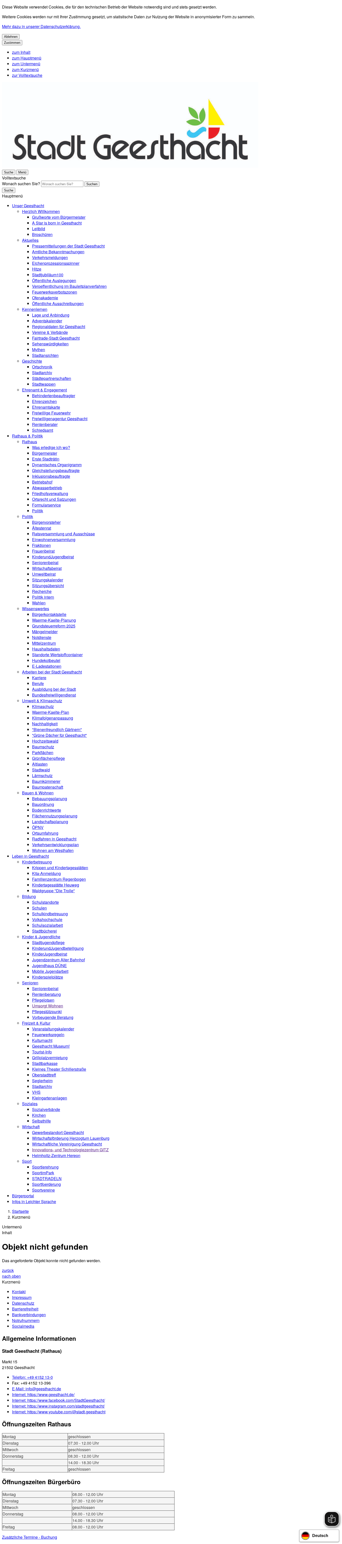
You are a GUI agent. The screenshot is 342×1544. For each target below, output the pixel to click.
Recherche (42, 591)
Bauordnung (43, 804)
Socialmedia (23, 1326)
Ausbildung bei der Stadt (54, 689)
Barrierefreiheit (25, 1309)
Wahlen (39, 603)
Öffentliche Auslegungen (54, 280)
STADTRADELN (47, 1178)
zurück (8, 1270)
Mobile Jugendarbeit (50, 971)
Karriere (39, 678)
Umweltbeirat (44, 574)
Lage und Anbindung (50, 315)
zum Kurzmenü (25, 69)
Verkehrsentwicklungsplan (55, 844)
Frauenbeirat (43, 551)
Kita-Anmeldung (46, 873)
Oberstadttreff (44, 1075)
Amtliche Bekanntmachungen (58, 252)
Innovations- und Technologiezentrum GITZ (70, 1150)
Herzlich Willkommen (41, 211)
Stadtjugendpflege (48, 942)
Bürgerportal (23, 1196)
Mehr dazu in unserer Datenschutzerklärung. (41, 26)
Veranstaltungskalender (53, 1029)
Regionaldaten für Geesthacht (58, 326)
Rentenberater (45, 424)
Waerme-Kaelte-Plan (50, 712)
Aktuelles (30, 240)
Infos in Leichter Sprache (34, 1201)
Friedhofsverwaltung (50, 493)
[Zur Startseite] (130, 166)
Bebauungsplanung (49, 798)
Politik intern (43, 597)
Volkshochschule (47, 919)
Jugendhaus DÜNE (49, 965)
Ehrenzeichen (44, 401)
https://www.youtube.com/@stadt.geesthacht (58, 1412)
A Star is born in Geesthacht (57, 223)
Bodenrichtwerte (46, 810)
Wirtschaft (31, 1127)
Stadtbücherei (44, 931)
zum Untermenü (26, 64)
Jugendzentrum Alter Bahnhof (58, 960)
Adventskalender (47, 321)
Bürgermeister (44, 453)
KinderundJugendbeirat (53, 557)
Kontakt (19, 1291)
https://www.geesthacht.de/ (43, 1394)
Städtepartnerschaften (51, 378)
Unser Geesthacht (28, 205)
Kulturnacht (42, 1040)
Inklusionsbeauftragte (51, 476)
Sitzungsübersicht (48, 585)
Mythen (38, 349)
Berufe (38, 683)
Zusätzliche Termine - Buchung (29, 1537)
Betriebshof (42, 482)
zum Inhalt (21, 52)
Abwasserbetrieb (47, 488)
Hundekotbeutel (46, 660)
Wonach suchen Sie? (21, 183)
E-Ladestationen (46, 666)
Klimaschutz (43, 706)
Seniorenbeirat (45, 562)
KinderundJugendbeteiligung (58, 948)
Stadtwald (41, 770)
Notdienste (41, 637)
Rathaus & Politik (27, 436)
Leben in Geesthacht (30, 856)
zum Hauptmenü (26, 58)
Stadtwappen (44, 384)
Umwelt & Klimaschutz (42, 701)
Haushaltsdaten (46, 649)
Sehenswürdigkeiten (50, 344)
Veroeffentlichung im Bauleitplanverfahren (69, 286)
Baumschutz (43, 747)
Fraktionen (41, 545)
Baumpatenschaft (47, 787)
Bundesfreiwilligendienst (54, 695)
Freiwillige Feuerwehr (51, 413)
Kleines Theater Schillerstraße (59, 1069)
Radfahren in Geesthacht (54, 839)
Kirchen (39, 1115)
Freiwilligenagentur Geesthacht (59, 418)
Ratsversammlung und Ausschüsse (63, 534)
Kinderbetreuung (37, 862)
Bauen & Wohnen (38, 793)
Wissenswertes (35, 608)
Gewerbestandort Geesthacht (58, 1132)
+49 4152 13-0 (32, 1377)
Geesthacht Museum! (51, 1046)
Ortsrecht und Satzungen (54, 499)
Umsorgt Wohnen (47, 1006)
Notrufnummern (26, 1320)
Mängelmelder (45, 631)
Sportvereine (43, 1190)
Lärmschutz (42, 775)
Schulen (39, 908)
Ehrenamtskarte (46, 407)
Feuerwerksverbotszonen (54, 292)
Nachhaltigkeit (45, 724)
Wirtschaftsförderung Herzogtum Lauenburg (70, 1138)
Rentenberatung (46, 994)
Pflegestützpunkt (47, 1011)
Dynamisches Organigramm (57, 465)
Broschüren (42, 234)
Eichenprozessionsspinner (55, 263)
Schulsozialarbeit (47, 925)
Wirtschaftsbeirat (47, 568)
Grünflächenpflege (48, 758)
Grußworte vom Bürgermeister (58, 217)
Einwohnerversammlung (53, 539)
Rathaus (29, 442)
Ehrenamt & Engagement (44, 390)
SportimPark (43, 1173)
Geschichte (32, 361)
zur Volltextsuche (27, 75)
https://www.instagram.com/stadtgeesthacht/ (58, 1406)
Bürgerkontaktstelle (49, 614)
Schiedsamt (42, 430)
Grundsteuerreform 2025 (53, 626)
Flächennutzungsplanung (54, 816)
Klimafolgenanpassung (52, 718)
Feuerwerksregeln (48, 1034)
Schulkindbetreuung (50, 914)
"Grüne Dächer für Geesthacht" (59, 735)
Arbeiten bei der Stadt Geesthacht (52, 672)
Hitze (36, 269)
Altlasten (40, 764)
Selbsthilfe (41, 1121)
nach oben (11, 1276)
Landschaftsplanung (50, 821)
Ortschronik (42, 367)
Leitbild (38, 229)
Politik (37, 511)
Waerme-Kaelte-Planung (54, 620)
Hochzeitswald (45, 741)
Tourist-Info (42, 1052)
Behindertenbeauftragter (53, 395)
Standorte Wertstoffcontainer (57, 654)
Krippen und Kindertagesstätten (60, 867)
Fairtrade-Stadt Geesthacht (56, 338)
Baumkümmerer (46, 781)
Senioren (30, 983)
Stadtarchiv (42, 372)
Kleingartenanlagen (49, 1098)
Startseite (20, 1211)
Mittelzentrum (44, 643)
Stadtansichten (45, 355)
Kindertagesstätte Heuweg (55, 885)
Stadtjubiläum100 (47, 275)
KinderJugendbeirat (49, 954)
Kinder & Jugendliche (41, 937)
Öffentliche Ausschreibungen (58, 303)
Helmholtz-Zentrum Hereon (56, 1155)
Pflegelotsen (43, 1000)
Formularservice (46, 505)
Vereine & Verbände (50, 332)
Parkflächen (42, 752)
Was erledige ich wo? (51, 447)
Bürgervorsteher (46, 522)
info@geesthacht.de (36, 1389)
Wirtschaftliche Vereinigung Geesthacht (67, 1144)
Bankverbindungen (29, 1314)
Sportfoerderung (46, 1184)
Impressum (22, 1297)
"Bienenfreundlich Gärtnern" (57, 729)
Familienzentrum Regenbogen (59, 879)
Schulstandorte (45, 902)
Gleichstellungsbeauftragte (56, 470)
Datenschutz (23, 1303)
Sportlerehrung (45, 1167)
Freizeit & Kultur (36, 1023)
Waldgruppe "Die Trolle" (53, 891)
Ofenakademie (45, 298)
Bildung (29, 896)
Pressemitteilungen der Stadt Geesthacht (68, 246)
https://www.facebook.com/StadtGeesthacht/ (58, 1400)
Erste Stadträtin (45, 459)
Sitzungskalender (47, 580)
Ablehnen (11, 37)
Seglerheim (42, 1080)
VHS (36, 1092)
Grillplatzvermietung (50, 1057)
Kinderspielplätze (47, 977)
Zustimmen (12, 43)
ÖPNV (38, 827)
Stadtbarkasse (45, 1063)
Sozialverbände (46, 1109)
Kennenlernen (34, 309)
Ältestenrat (41, 528)
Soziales (30, 1104)
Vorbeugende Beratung (52, 1017)
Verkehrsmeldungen (50, 257)
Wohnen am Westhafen (53, 850)
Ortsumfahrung (45, 833)
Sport (27, 1161)
